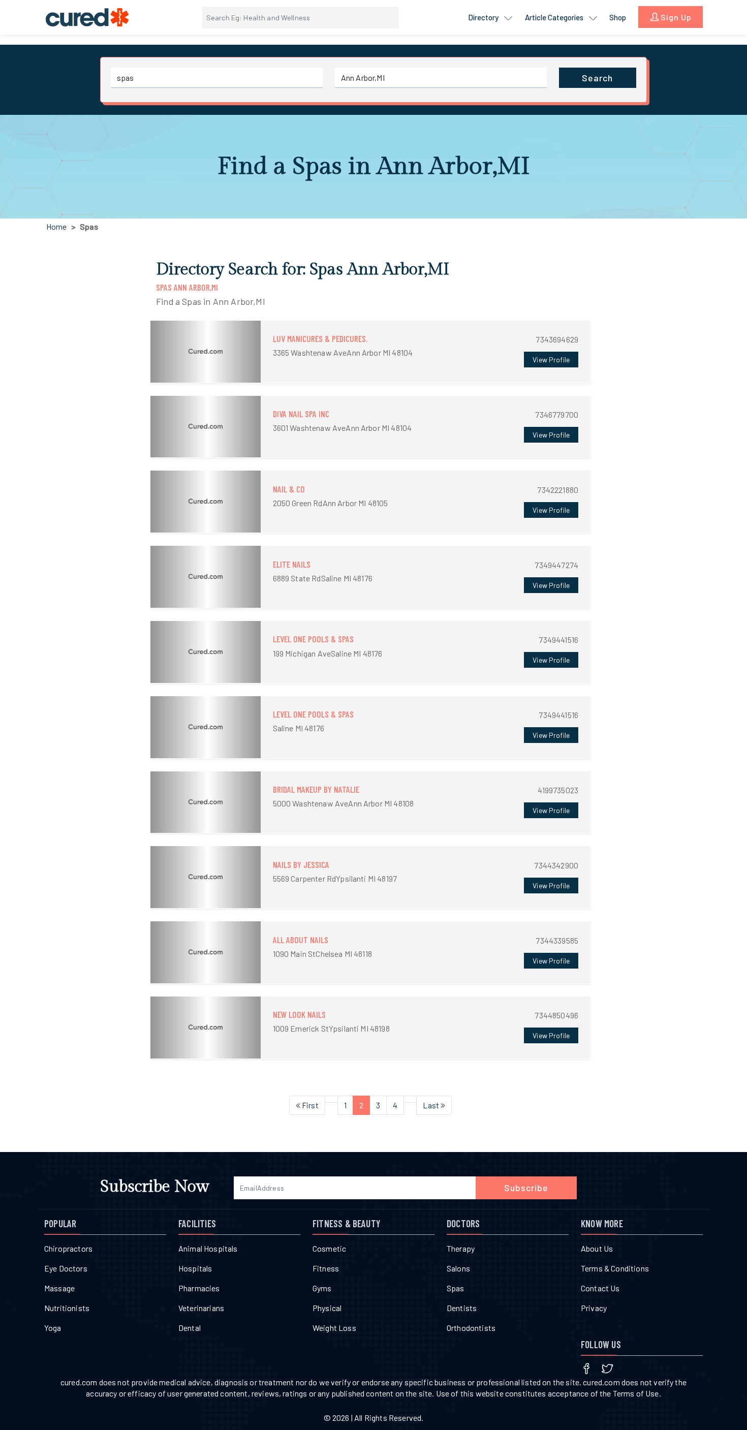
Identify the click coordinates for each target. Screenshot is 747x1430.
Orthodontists (471, 1327)
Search (597, 77)
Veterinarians (201, 1308)
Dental (189, 1327)
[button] (370, 351)
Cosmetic (329, 1248)
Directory (484, 17)
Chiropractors (68, 1248)
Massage (59, 1288)
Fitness (326, 1268)
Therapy (461, 1248)
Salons (458, 1268)
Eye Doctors (65, 1268)
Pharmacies (199, 1288)
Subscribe (526, 1187)
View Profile (551, 359)
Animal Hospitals (208, 1248)
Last (432, 1105)
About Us (597, 1248)
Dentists (462, 1308)
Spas (455, 1288)
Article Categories (555, 17)
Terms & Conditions (615, 1268)
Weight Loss (334, 1327)
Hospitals (195, 1268)
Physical (327, 1308)
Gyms (322, 1288)
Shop (617, 17)
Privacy (594, 1308)
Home (56, 226)
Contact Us (600, 1288)
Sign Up (675, 17)
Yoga (52, 1327)
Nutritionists (66, 1308)
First (309, 1105)
